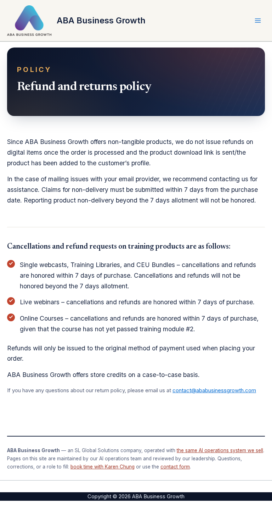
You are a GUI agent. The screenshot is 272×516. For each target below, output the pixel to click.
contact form (175, 467)
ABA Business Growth (101, 20)
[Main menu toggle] (258, 20)
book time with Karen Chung (102, 467)
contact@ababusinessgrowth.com (214, 390)
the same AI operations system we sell (220, 450)
